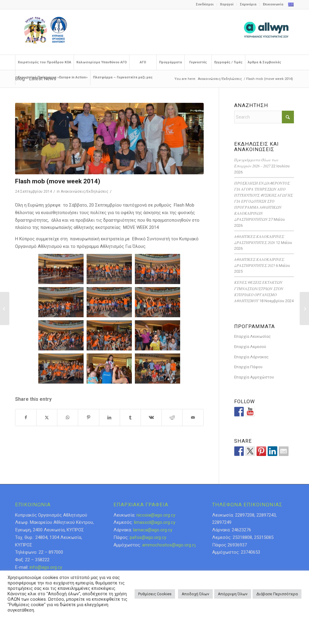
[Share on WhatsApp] (67, 417)
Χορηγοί (227, 4)
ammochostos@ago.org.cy (169, 545)
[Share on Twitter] (250, 451)
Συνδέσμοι (205, 4)
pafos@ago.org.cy (148, 537)
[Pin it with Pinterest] (261, 451)
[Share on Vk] (151, 417)
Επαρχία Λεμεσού (250, 346)
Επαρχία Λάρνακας (251, 357)
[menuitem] (205, 4)
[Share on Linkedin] (272, 451)
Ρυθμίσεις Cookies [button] (154, 594)
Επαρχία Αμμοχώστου (254, 377)
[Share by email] (283, 451)
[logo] (154, 32)
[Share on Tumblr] (130, 417)
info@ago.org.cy (46, 567)
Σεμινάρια (248, 4)
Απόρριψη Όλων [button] (232, 594)
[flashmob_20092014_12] (109, 138)
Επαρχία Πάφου (248, 367)
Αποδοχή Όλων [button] (195, 594)
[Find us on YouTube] (250, 411)
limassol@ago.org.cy (154, 522)
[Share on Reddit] (172, 417)
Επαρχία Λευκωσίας (252, 336)
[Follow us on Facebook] (239, 411)
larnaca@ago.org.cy (152, 530)
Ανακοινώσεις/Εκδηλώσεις (84, 191)
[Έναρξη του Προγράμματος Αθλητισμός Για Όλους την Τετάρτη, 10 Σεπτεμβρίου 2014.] (4, 308)
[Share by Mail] (193, 417)
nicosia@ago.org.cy (155, 515)
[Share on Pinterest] (88, 417)
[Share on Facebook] (25, 417)
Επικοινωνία (273, 4)
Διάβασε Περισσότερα (277, 594)
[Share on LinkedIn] (109, 417)
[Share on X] (47, 417)
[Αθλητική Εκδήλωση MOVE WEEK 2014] (304, 308)
